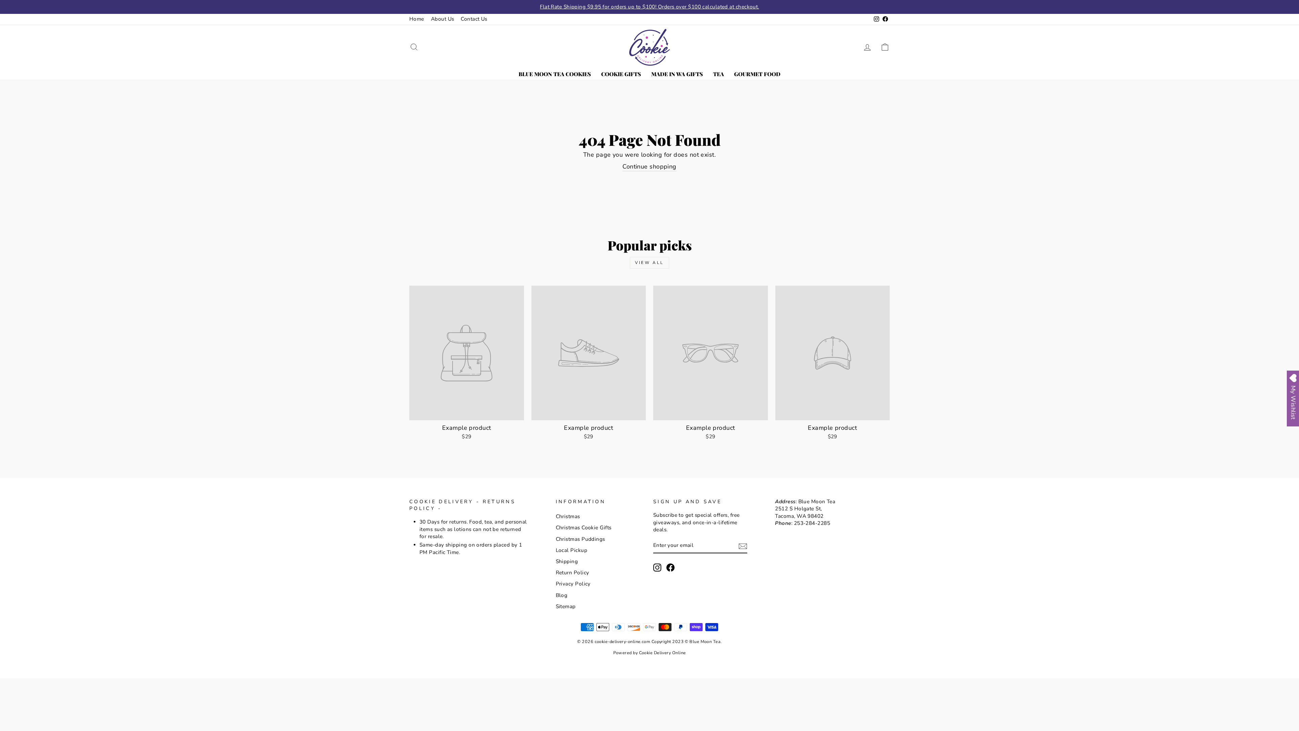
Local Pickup (571, 550)
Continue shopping (649, 166)
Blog (562, 595)
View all (649, 262)
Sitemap (566, 606)
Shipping (567, 561)
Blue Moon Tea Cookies (555, 73)
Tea (718, 73)
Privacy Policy (573, 583)
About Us (442, 19)
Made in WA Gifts (677, 73)
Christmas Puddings (580, 539)
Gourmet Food (757, 73)
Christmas (568, 516)
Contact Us (474, 19)
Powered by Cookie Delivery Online (649, 653)
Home (416, 19)
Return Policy (572, 572)
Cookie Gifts (621, 73)
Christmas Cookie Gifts (584, 527)
